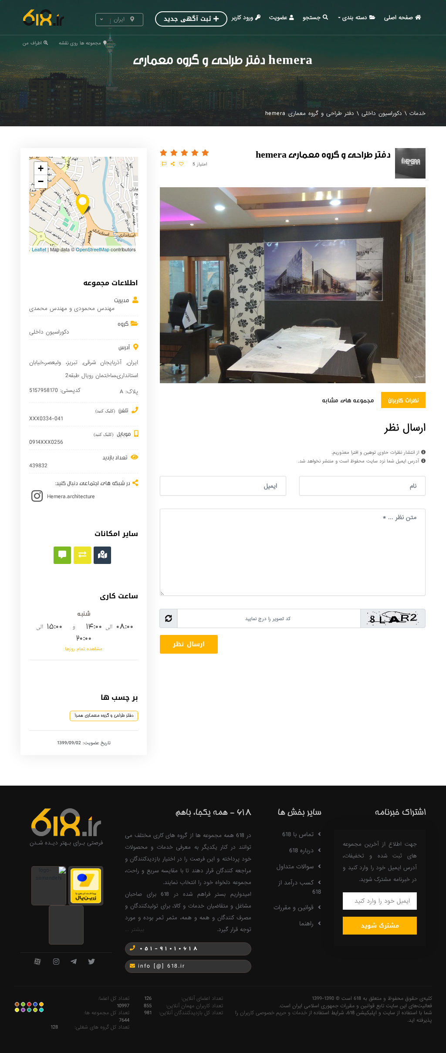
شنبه (84, 613)
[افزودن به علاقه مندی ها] (181, 164)
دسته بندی (354, 18)
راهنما (306, 923)
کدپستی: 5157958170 (54, 391)
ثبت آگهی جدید (187, 19)
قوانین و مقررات (294, 907)
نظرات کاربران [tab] (403, 400)
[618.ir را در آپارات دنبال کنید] (37, 962)
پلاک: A (129, 392)
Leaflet (39, 249)
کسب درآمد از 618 (299, 887)
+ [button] (41, 168)
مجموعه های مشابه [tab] (348, 400)
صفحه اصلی (398, 18)
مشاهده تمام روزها (83, 648)
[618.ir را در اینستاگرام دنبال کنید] (56, 962)
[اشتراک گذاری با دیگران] (173, 164)
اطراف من (32, 43)
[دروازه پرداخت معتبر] (86, 885)
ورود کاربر (242, 18)
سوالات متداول (295, 866)
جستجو (312, 18)
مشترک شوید (380, 925)
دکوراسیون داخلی (382, 113)
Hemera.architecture (71, 497)
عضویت (278, 18)
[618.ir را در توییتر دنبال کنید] (91, 962)
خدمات (417, 113)
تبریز (72, 362)
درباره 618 (301, 850)
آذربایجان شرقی (102, 362)
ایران (132, 362)
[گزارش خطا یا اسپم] (164, 164)
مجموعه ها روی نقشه (80, 43)
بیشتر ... (134, 929)
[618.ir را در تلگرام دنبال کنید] (73, 962)
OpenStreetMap (92, 249)
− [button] (41, 181)
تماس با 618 (298, 834)
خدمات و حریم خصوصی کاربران (273, 1013)
